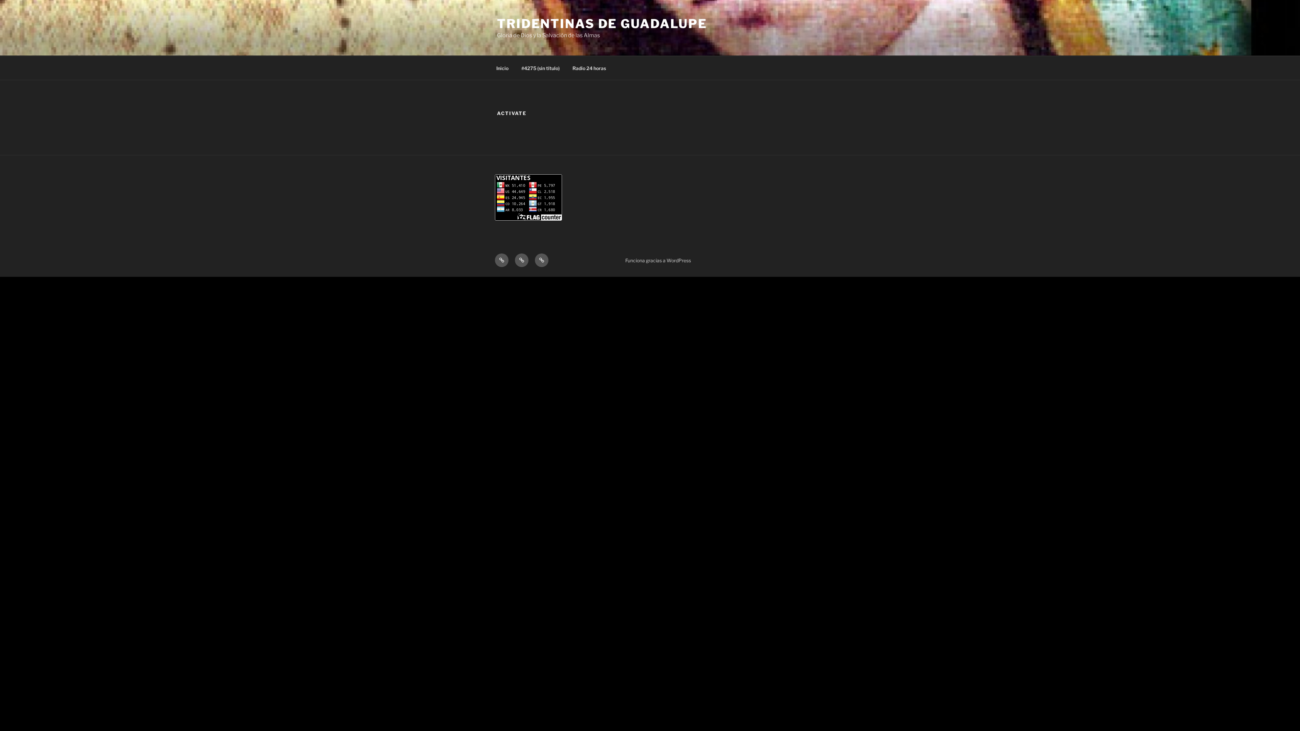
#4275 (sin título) (540, 68)
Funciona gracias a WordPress (658, 260)
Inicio (502, 68)
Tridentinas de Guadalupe (602, 23)
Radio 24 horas (589, 68)
